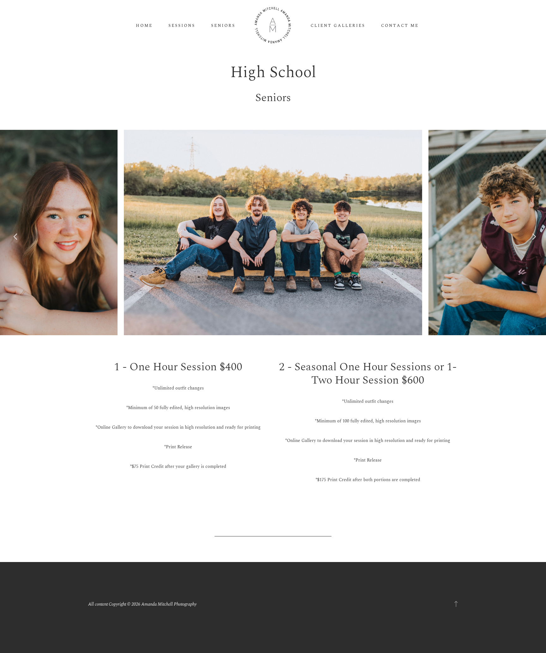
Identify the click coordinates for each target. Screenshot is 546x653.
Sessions (181, 26)
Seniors (223, 26)
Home (144, 26)
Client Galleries (338, 26)
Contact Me (400, 26)
